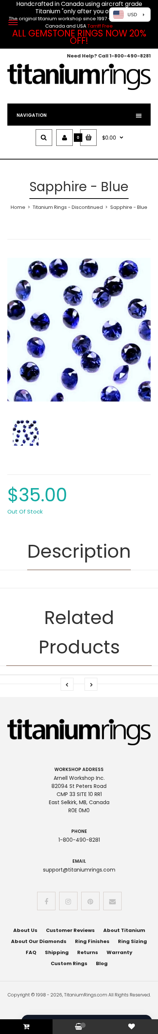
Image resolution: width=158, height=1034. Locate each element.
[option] (79, 330)
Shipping (57, 952)
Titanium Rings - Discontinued (68, 207)
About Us (25, 930)
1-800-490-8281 (130, 55)
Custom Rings (69, 963)
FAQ (31, 952)
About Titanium (124, 930)
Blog (102, 963)
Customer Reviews (70, 930)
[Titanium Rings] (79, 88)
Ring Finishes (92, 941)
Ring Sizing (132, 941)
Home (18, 207)
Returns (87, 952)
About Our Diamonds (39, 941)
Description (79, 551)
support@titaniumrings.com (79, 869)
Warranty (119, 952)
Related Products (79, 632)
